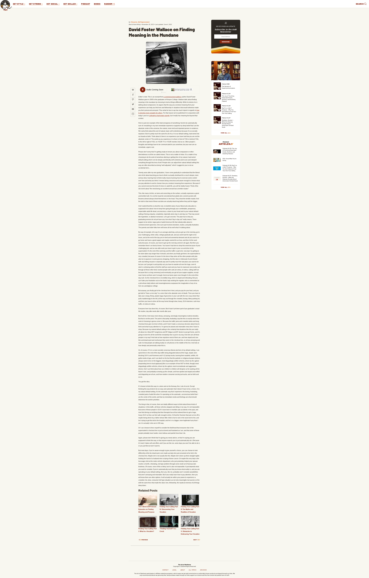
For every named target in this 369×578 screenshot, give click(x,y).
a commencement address (173, 97)
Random (108, 4)
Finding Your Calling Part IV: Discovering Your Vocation (169, 509)
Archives (203, 570)
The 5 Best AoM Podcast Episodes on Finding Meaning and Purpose (147, 509)
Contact (165, 570)
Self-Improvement (144, 22)
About (182, 570)
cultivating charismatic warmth (159, 115)
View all (224, 133)
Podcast (85, 4)
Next (195, 539)
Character (134, 22)
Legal (174, 570)
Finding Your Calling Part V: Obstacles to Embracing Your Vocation (190, 531)
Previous (145, 539)
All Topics (192, 570)
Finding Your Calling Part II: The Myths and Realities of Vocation (190, 509)
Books (97, 4)
